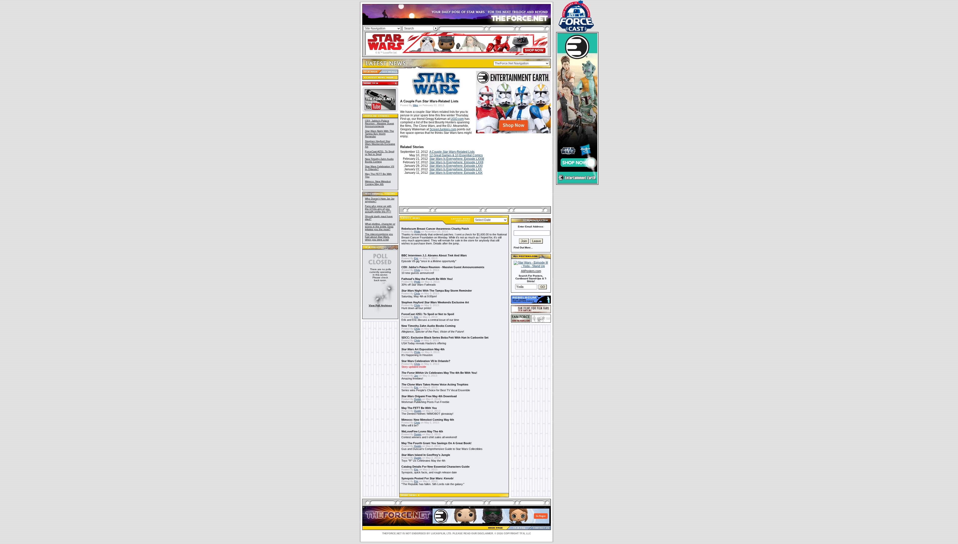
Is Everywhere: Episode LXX (455, 169)
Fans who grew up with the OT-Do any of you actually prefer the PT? (378, 209)
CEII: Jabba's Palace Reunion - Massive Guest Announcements (379, 123)
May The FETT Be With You (419, 407)
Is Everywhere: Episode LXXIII (456, 159)
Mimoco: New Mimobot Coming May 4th (378, 182)
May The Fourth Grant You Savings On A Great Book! (436, 443)
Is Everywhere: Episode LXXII (456, 162)
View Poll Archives (380, 305)
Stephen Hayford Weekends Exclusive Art (380, 144)
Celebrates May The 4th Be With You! (439, 372)
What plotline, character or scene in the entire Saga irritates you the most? (380, 226)
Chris (417, 270)
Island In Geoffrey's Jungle (425, 454)
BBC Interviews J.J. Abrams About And (434, 255)
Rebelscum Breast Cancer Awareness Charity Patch (435, 228)
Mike (415, 105)
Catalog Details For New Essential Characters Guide (435, 466)
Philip (417, 231)
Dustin (417, 399)
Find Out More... (523, 247)
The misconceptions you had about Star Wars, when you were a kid (379, 237)
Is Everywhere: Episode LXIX (455, 173)
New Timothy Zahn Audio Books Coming (379, 160)
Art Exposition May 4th (423, 349)
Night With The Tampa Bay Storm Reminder (379, 134)
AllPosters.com (531, 271)
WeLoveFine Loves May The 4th (422, 431)
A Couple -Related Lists (452, 152)
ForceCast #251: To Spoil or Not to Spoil (379, 153)
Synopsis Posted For (427, 478)
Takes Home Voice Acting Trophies (434, 384)
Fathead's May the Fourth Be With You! (427, 278)
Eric (416, 258)
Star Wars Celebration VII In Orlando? (425, 361)
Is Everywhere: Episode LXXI (455, 166)
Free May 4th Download (429, 396)
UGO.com (457, 119)
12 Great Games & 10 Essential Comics (456, 155)
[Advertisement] (475, 196)
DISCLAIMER (485, 533)
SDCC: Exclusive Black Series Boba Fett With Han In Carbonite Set (444, 337)
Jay (416, 375)
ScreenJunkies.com (443, 129)
